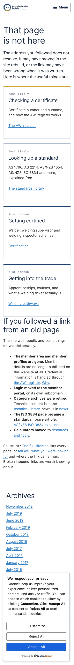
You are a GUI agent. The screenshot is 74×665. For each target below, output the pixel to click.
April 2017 (14, 555)
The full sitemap (35, 446)
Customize (36, 626)
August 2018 (16, 541)
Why (45, 383)
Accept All (36, 647)
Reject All (36, 636)
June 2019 (14, 520)
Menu (63, 7)
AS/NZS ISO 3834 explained (37, 425)
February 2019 (18, 527)
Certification (18, 246)
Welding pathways (23, 304)
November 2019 (19, 506)
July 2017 (14, 548)
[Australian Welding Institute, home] (18, 7)
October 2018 (17, 534)
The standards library (26, 188)
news (63, 409)
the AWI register (27, 383)
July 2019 (14, 513)
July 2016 (14, 570)
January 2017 (17, 562)
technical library (27, 409)
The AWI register (22, 126)
